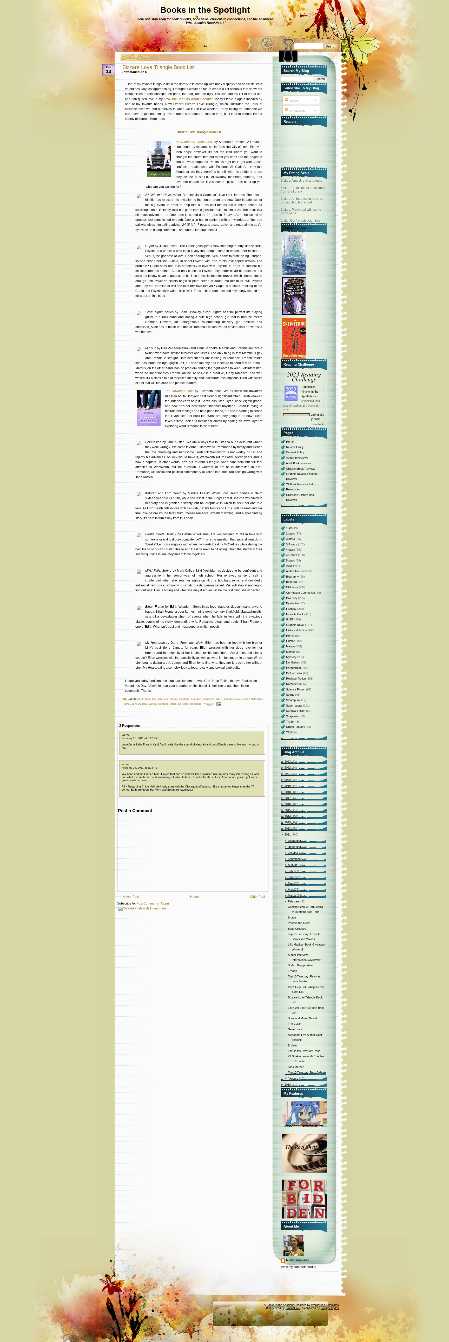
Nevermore (295, 1029)
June (291, 877)
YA (204, 703)
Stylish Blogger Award (301, 965)
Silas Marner (296, 1067)
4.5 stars (292, 555)
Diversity (292, 598)
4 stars (291, 549)
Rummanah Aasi (297, 1260)
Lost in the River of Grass (304, 1050)
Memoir (291, 651)
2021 (288, 773)
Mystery (291, 657)
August (292, 864)
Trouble (293, 971)
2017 (288, 797)
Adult (140, 698)
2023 (288, 761)
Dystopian (293, 603)
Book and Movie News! (302, 1018)
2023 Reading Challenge (304, 376)
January (293, 1078)
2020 (288, 779)
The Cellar (294, 1023)
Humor (126, 703)
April (290, 889)
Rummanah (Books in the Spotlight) (309, 391)
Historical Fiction (297, 630)
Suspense (293, 716)
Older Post (257, 897)
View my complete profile (298, 1267)
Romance (196, 703)
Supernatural (294, 705)
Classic (173, 698)
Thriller (290, 721)
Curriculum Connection (301, 592)
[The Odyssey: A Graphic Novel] (295, 275)
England (184, 698)
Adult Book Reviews (298, 463)
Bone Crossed (297, 928)
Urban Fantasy (296, 726)
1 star (290, 528)
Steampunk (293, 700)
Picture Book (294, 673)
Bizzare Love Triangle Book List (158, 67)
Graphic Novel (232, 698)
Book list (150, 698)
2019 (288, 785)
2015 (288, 810)
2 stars (291, 533)
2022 (288, 767)
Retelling (183, 703)
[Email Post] (218, 703)
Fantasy (195, 698)
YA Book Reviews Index (301, 484)
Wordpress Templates (325, 1304)
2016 (288, 804)
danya (125, 734)
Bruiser (292, 1045)
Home (194, 897)
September (295, 858)
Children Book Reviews (300, 468)
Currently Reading (298, 228)
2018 (288, 791)
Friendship (208, 698)
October (293, 852)
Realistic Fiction (167, 703)
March (292, 895)
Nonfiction (292, 662)
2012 (288, 828)
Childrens (162, 698)
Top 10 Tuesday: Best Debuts (307, 1072)
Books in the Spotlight (205, 10)
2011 (288, 834)
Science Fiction (296, 689)
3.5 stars (292, 544)
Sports (290, 694)
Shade (292, 917)
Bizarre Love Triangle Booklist (199, 132)
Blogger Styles (330, 1308)
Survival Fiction (296, 710)
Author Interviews (297, 457)
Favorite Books (296, 614)
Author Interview (296, 571)
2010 (288, 1084)
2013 (288, 822)
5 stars (291, 560)
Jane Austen (139, 703)
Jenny (125, 764)
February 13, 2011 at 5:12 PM (139, 738)
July (290, 871)
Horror (290, 635)
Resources (293, 489)
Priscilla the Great (299, 923)
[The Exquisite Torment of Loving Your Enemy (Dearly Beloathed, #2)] (295, 315)
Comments (297, 111)
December (294, 840)
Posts (293, 101)
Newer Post (130, 897)
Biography (293, 576)
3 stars (291, 538)
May (290, 883)
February (294, 901)
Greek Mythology (253, 698)
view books (319, 424)
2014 (288, 816)
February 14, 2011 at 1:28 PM (139, 767)
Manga (152, 703)
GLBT (219, 698)
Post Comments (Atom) (152, 903)
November (294, 846)
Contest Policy (295, 452)
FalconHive (293, 1308)
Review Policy (295, 447)
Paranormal (293, 667)
